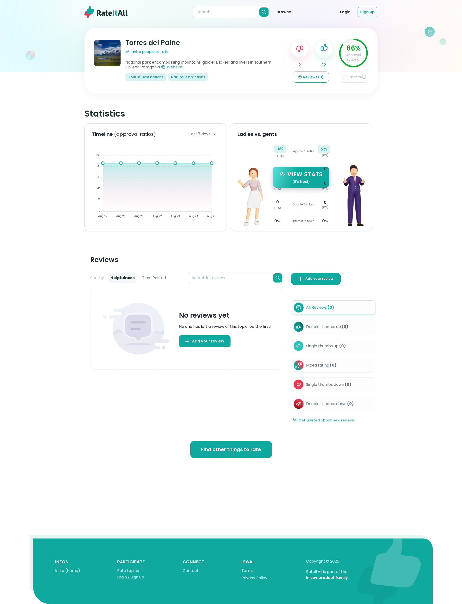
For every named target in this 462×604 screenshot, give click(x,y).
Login (345, 12)
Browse (283, 12)
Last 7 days (199, 134)
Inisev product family (327, 577)
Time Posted (154, 278)
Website (174, 67)
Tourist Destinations (145, 77)
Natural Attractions (188, 77)
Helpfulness (122, 278)
